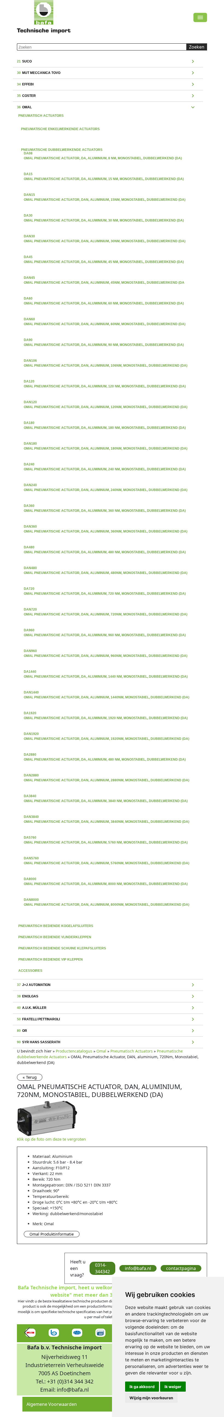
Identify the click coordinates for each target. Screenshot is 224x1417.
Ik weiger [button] (172, 1386)
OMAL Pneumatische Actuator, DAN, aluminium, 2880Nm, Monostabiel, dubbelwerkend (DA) (106, 775)
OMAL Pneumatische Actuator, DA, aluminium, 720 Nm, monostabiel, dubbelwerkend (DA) (105, 589)
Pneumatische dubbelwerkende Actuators (108, 145)
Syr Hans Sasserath (106, 1042)
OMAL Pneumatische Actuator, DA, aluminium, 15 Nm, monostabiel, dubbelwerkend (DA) (104, 174)
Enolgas (106, 996)
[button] (27, 1333)
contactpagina (181, 1268)
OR (106, 1031)
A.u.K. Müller (106, 1008)
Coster (106, 96)
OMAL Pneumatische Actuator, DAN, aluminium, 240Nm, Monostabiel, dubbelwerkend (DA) (105, 485)
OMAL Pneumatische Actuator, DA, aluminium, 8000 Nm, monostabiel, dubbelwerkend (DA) (106, 879)
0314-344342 (102, 1268)
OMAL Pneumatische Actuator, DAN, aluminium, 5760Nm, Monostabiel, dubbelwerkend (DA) (106, 858)
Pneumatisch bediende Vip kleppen (50, 959)
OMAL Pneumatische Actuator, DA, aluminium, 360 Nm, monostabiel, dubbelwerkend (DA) (105, 506)
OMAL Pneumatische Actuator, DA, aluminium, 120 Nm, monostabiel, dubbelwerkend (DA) (105, 381)
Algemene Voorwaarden (51, 1404)
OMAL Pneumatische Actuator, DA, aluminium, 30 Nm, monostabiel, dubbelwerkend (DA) (104, 216)
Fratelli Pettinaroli (106, 1019)
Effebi (106, 84)
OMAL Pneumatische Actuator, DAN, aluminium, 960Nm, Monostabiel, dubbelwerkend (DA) (105, 651)
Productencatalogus (74, 1051)
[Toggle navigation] (200, 17)
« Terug (30, 1077)
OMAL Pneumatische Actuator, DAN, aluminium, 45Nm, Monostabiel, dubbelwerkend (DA (104, 278)
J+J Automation (106, 985)
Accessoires (30, 971)
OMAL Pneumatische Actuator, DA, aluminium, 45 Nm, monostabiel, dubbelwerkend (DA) (104, 257)
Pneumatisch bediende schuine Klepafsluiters (62, 948)
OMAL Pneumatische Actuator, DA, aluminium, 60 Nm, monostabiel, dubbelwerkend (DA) (104, 299)
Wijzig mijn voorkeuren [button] (151, 1397)
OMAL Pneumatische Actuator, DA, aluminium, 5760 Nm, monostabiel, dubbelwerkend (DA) (106, 838)
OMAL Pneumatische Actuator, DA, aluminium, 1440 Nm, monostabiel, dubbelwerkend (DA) (106, 672)
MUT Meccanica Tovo (106, 73)
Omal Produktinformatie (52, 1234)
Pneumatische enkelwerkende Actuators (108, 124)
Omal (106, 107)
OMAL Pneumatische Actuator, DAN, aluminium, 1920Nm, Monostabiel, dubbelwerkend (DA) (106, 734)
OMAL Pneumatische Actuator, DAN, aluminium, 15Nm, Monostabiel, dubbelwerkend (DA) (104, 195)
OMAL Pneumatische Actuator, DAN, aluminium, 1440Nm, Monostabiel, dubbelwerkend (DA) (106, 692)
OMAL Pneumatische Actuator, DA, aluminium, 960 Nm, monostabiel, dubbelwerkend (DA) (105, 630)
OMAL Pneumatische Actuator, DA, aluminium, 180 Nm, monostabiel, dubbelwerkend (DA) (105, 423)
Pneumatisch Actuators (41, 116)
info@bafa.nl (138, 1268)
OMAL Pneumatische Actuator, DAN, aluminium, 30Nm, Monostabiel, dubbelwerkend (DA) (104, 236)
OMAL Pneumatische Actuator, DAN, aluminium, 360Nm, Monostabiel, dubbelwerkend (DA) (105, 527)
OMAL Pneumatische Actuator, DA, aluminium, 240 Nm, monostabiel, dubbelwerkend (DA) (105, 464)
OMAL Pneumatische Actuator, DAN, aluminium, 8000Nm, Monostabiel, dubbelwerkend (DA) (106, 900)
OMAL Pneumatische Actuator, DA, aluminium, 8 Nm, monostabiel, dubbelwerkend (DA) (103, 153)
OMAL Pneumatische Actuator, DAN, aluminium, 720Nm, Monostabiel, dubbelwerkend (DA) (105, 610)
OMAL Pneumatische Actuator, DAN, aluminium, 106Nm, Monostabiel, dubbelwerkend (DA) (105, 361)
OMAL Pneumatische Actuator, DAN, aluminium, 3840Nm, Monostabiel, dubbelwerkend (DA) (106, 817)
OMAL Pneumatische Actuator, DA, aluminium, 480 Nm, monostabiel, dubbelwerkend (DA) (105, 547)
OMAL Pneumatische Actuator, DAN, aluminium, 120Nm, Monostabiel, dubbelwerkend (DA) (105, 402)
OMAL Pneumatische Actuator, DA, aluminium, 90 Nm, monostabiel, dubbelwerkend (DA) (104, 340)
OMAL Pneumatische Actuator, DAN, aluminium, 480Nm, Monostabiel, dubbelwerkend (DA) (105, 568)
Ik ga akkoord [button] (142, 1386)
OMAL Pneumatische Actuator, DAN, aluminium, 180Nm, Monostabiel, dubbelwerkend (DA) (105, 444)
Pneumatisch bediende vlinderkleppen (54, 937)
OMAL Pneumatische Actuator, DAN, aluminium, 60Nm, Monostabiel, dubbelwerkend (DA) (104, 319)
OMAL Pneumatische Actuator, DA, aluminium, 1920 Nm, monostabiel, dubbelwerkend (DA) (106, 713)
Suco (106, 61)
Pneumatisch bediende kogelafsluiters (55, 926)
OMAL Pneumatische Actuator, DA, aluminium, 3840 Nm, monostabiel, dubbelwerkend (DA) (106, 796)
